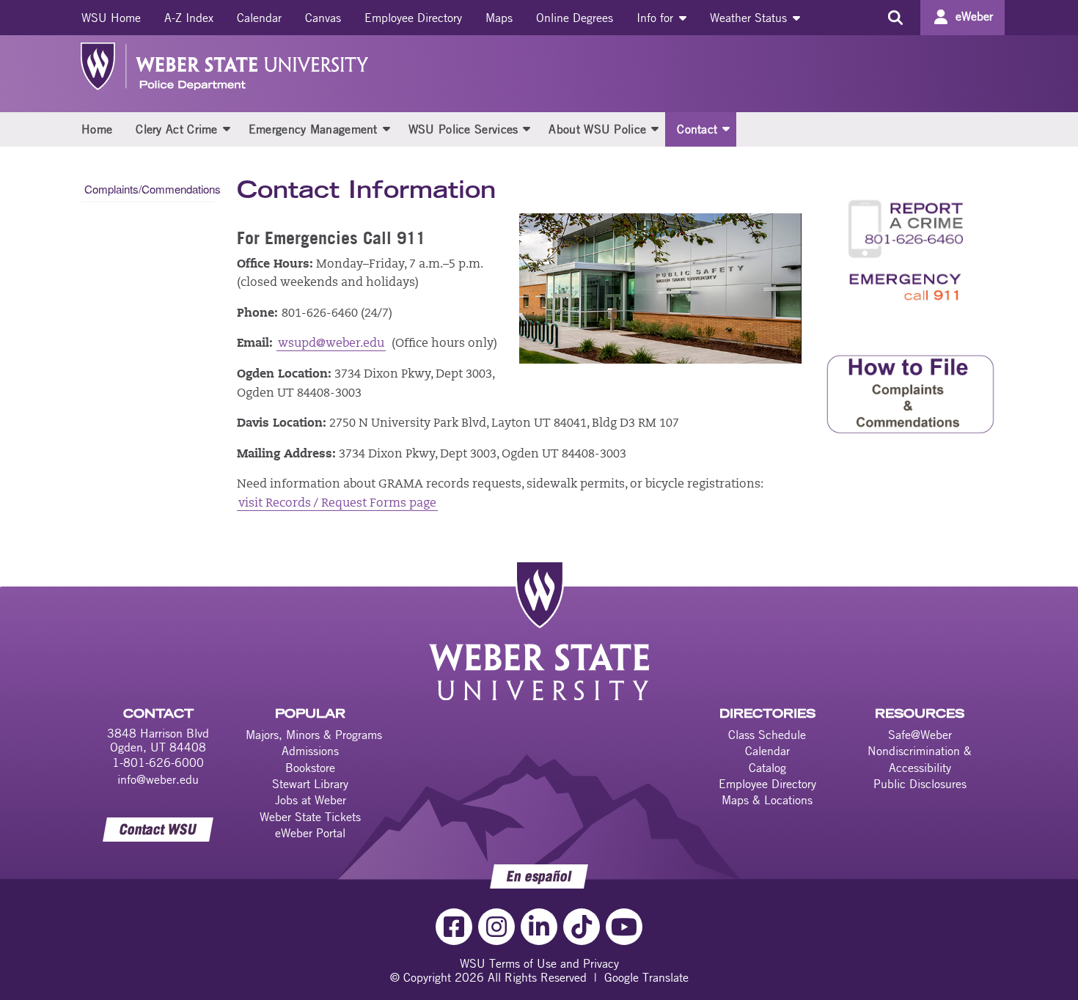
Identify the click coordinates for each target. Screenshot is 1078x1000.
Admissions (310, 750)
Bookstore (310, 767)
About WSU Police (597, 129)
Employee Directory (413, 17)
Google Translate (646, 977)
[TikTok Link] (581, 926)
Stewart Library (310, 783)
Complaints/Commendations (149, 188)
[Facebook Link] (454, 926)
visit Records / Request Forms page (337, 504)
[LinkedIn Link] (539, 926)
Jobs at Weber (310, 800)
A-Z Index (188, 17)
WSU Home (111, 17)
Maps (499, 17)
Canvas (323, 17)
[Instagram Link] (496, 926)
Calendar (259, 17)
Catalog (767, 767)
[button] (226, 128)
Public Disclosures (920, 783)
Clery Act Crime (177, 129)
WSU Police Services (463, 129)
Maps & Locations (767, 800)
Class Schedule (767, 734)
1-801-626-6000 (158, 762)
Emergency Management (313, 129)
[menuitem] (111, 18)
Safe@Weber (920, 734)
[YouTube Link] (624, 926)
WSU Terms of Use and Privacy (539, 963)
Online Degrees (574, 17)
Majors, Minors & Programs (314, 734)
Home (96, 129)
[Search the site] (895, 17)
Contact (697, 129)
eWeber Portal (310, 833)
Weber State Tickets (310, 816)
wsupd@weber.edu (331, 344)
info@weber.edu (158, 779)
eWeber (974, 16)
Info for (657, 17)
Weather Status (750, 17)
